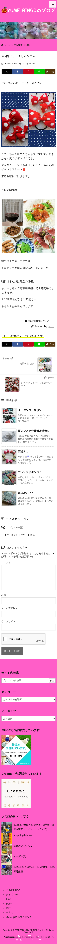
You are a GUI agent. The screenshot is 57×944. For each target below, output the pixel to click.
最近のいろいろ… (23, 845)
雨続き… (23, 451)
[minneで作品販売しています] (16, 750)
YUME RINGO (23, 45)
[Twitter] (7, 71)
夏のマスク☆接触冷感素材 (34, 430)
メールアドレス (9, 608)
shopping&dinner (23, 835)
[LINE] (39, 71)
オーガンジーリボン (30, 410)
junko (51, 326)
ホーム (7, 45)
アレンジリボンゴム (30, 472)
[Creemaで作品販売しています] (16, 793)
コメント (6, 562)
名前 (3, 595)
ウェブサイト (8, 621)
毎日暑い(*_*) (26, 492)
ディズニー (47, 321)
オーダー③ (20, 856)
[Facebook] (17, 71)
